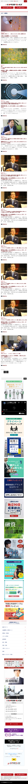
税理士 (8, 139)
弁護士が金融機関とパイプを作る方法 (9, 35)
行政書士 (3, 68)
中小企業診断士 (8, 211)
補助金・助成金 (5, 633)
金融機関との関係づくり (5, 33)
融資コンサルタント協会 (16, 212)
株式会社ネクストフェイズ (8, 782)
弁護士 (19, 33)
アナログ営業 (4, 67)
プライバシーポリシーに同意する (13, 756)
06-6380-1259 (12, 709)
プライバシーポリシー (12, 753)
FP (1, 67)
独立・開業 (4, 642)
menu (25, 1)
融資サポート (5, 627)
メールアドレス (14, 748)
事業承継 (14, 138)
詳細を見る (5, 44)
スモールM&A (5, 636)
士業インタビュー (4, 137)
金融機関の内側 (23, 33)
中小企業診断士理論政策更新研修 (16, 211)
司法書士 (11, 67)
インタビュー (3, 138)
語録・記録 (4, 645)
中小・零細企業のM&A (9, 138)
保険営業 (8, 67)
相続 (1, 66)
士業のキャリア (13, 283)
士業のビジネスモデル (14, 33)
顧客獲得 (4, 639)
